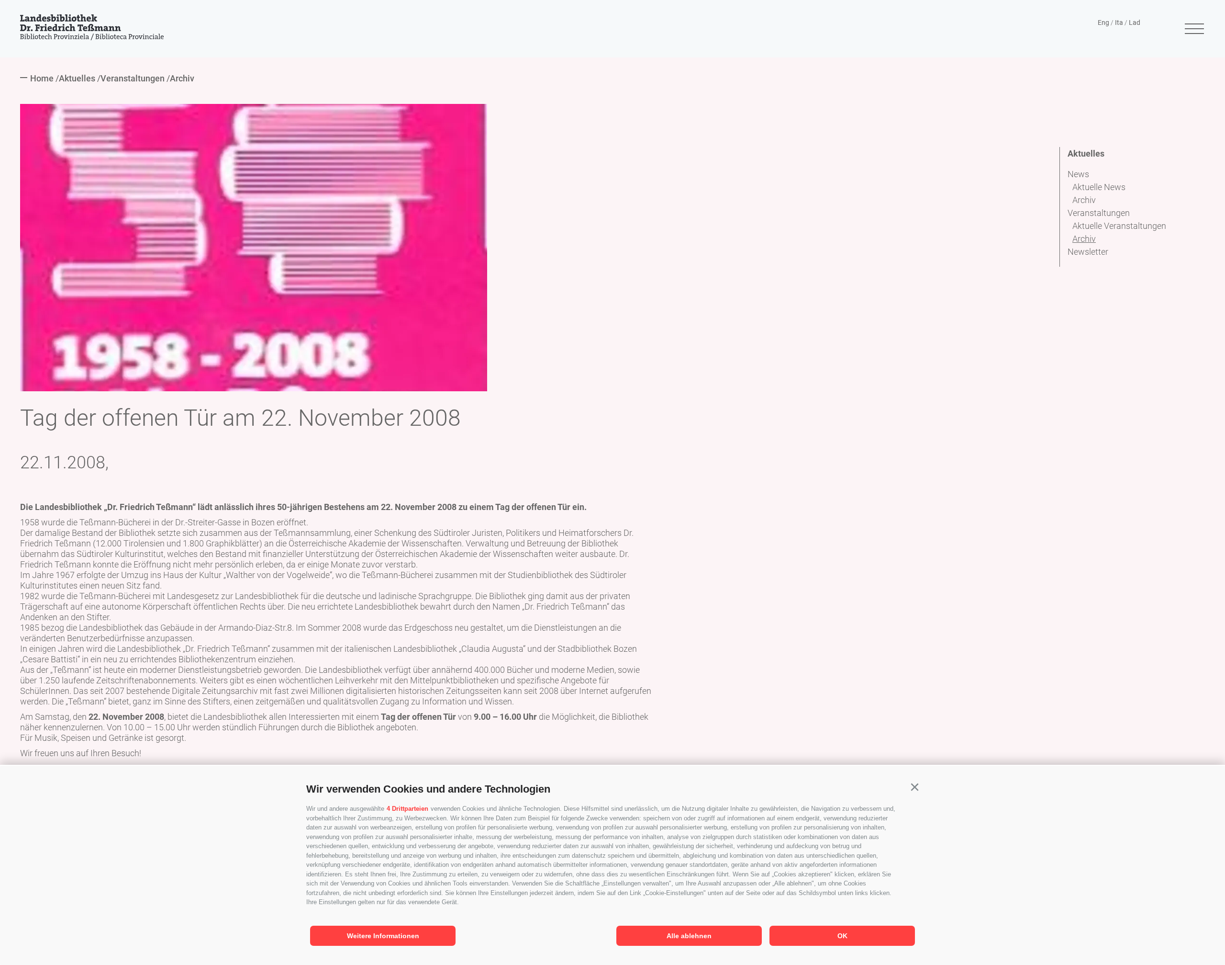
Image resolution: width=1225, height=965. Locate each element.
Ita (1119, 22)
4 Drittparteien (407, 808)
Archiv (1084, 200)
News (1078, 174)
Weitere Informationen (383, 936)
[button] (914, 787)
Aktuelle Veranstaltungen (1119, 226)
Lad (1134, 22)
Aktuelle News (1098, 187)
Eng (1103, 22)
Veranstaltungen (1099, 213)
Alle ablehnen (689, 936)
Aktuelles (1086, 153)
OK (842, 936)
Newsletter (1088, 252)
